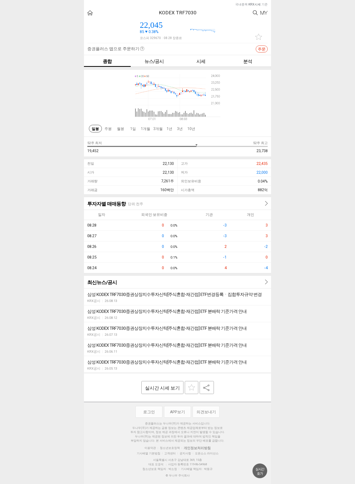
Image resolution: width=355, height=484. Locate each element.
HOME (90, 12)
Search (255, 12)
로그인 (149, 412)
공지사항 (185, 453)
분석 (247, 61)
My (264, 13)
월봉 (120, 129)
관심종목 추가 (258, 37)
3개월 (158, 129)
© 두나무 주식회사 (178, 475)
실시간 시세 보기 (162, 388)
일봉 (95, 129)
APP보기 (177, 412)
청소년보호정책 (170, 448)
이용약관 (150, 448)
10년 (191, 129)
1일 (133, 129)
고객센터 (170, 453)
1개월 (145, 129)
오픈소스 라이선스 (207, 453)
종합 (107, 61)
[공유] (207, 387)
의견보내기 (206, 412)
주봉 (108, 129)
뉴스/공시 (154, 61)
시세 (200, 61)
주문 (262, 49)
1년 (169, 129)
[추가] (191, 387)
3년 (180, 129)
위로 (260, 471)
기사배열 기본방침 (148, 453)
